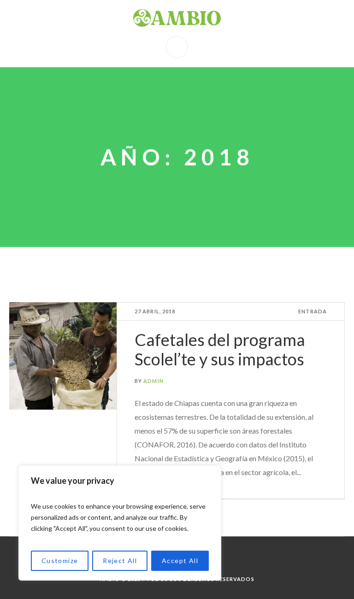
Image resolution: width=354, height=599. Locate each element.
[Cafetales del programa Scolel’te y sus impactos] (63, 356)
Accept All (180, 560)
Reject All (120, 560)
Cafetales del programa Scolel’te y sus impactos (220, 349)
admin (153, 381)
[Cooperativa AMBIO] (177, 18)
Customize (59, 560)
